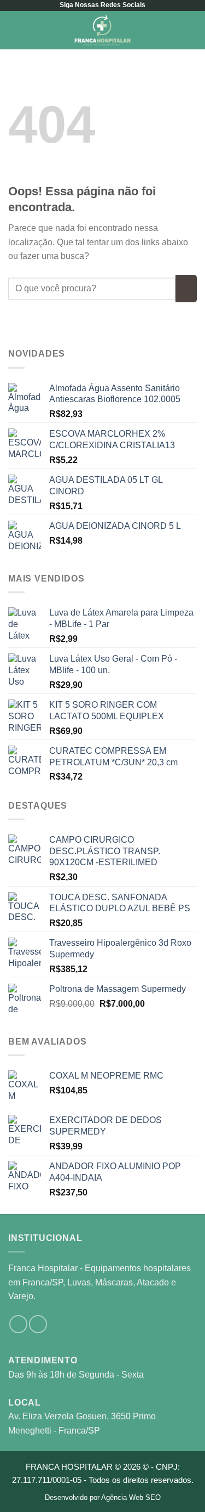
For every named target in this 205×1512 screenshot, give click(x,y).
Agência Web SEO (131, 1497)
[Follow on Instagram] (18, 1324)
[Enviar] (186, 288)
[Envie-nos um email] (38, 1324)
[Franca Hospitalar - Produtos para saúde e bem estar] (102, 30)
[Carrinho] (191, 30)
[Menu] (14, 29)
